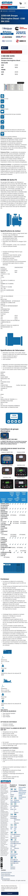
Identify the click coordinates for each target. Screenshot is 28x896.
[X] (4, 866)
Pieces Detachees (5, 874)
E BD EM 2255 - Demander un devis (11, 52)
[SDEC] (21, 41)
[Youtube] (4, 864)
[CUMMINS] (21, 29)
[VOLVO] (21, 33)
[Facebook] (4, 858)
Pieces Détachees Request (8, 875)
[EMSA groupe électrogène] (7, 3)
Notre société (22, 787)
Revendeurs (22, 7)
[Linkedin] (4, 860)
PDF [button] (4, 47)
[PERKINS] (7, 33)
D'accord (9, 893)
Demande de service (6, 872)
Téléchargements (5, 879)
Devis (4, 7)
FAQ (2, 877)
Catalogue (12, 7)
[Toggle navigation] (25, 3)
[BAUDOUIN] (7, 29)
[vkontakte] (4, 868)
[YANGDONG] (7, 41)
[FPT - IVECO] (21, 37)
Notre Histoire (22, 792)
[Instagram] (4, 862)
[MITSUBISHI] (7, 37)
